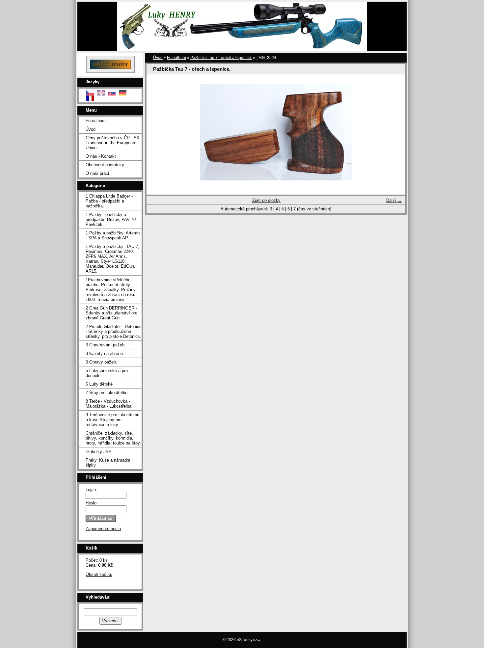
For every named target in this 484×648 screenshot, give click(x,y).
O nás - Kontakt (101, 156)
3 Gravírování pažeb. (106, 344)
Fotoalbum (96, 120)
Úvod (90, 129)
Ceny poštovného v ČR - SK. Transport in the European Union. (113, 142)
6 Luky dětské (99, 384)
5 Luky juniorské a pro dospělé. (107, 373)
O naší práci (97, 173)
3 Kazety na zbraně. (105, 353)
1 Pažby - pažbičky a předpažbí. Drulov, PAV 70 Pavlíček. (111, 219)
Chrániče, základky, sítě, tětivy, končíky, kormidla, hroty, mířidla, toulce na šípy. (113, 438)
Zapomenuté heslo (103, 528)
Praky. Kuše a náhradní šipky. (108, 463)
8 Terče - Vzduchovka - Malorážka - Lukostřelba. (109, 404)
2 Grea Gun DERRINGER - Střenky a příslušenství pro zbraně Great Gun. (111, 313)
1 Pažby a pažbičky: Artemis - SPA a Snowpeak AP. (113, 235)
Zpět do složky (266, 200)
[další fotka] (394, 132)
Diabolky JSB (99, 451)
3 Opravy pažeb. (101, 362)
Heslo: (92, 502)
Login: (91, 489)
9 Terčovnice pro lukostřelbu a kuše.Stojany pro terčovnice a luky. (112, 419)
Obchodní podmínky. (105, 164)
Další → (394, 200)
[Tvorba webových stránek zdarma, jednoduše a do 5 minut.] (259, 640)
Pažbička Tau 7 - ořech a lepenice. (221, 58)
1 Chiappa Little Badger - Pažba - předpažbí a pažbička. (109, 201)
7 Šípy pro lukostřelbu (106, 392)
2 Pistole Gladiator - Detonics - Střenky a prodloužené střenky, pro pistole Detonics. (114, 331)
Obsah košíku (99, 574)
